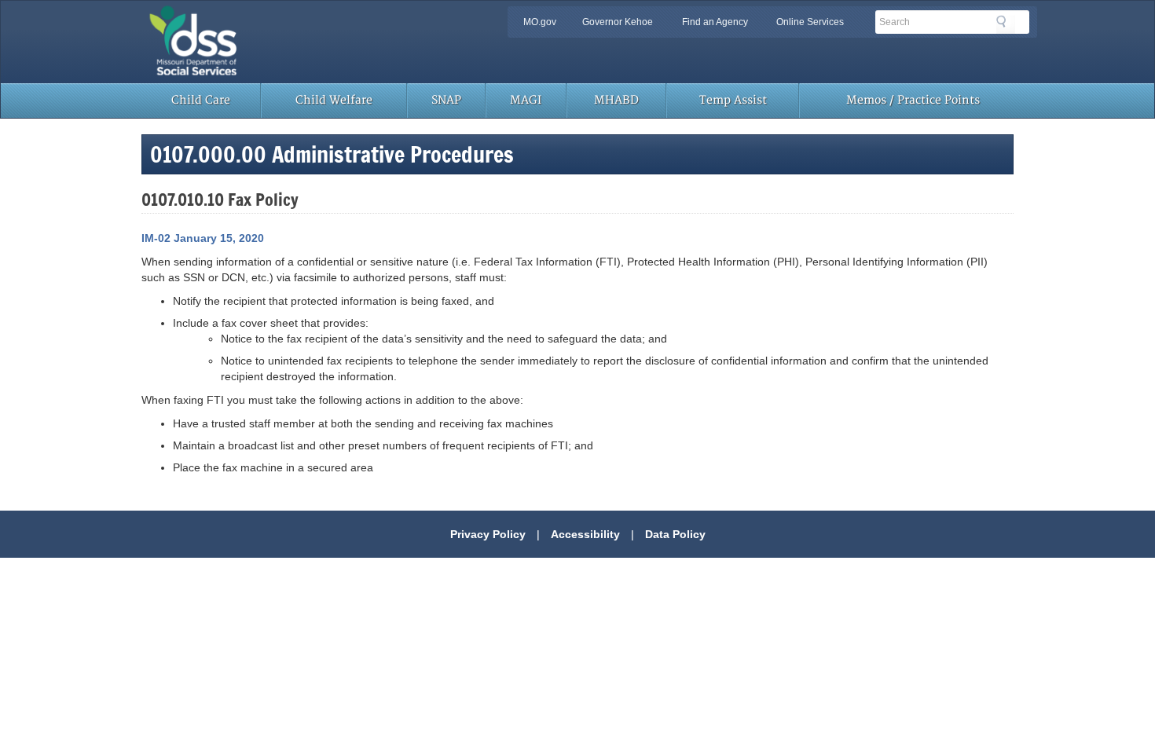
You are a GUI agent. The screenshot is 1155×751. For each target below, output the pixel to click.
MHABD (616, 100)
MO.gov (539, 21)
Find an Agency (715, 21)
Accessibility (585, 534)
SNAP (446, 100)
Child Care (200, 100)
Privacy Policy (488, 534)
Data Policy (675, 534)
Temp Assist (733, 100)
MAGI (525, 100)
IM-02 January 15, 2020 (202, 238)
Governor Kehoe (617, 21)
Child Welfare (333, 100)
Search (1005, 24)
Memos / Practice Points (913, 100)
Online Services (810, 21)
